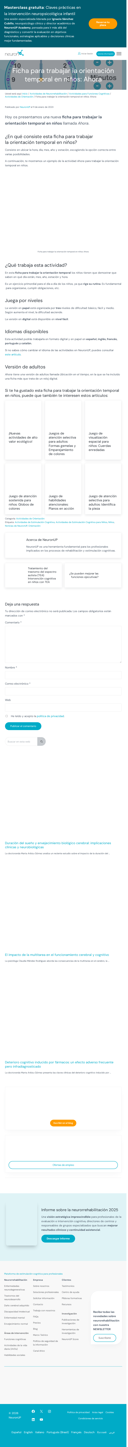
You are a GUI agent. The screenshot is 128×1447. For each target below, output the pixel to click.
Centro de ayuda (70, 1292)
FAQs (35, 1316)
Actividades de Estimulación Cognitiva (35, 522)
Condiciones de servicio (90, 1418)
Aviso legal (97, 1412)
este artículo (13, 354)
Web (8, 700)
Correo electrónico (17, 683)
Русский (101, 1432)
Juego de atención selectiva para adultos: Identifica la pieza (103, 502)
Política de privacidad (78, 1412)
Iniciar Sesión (87, 53)
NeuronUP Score (70, 1339)
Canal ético (39, 1350)
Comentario (13, 622)
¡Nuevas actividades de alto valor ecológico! (23, 437)
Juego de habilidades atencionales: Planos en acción (61, 502)
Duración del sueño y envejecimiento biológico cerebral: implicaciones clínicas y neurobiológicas (58, 845)
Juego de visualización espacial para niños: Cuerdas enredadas (100, 441)
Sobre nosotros (41, 1286)
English (28, 1432)
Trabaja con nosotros (44, 1310)
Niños (111, 522)
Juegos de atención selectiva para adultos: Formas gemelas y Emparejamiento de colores (62, 443)
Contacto (38, 1304)
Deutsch (89, 1432)
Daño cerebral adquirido (16, 1305)
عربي (112, 1432)
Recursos (66, 1304)
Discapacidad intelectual (17, 1311)
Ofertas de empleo (63, 1165)
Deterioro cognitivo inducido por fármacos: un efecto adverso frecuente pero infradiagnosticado (59, 1064)
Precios (37, 1322)
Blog (35, 1328)
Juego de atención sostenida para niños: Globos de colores (23, 502)
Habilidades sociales (14, 1355)
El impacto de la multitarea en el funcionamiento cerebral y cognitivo (57, 955)
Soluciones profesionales (46, 1292)
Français (76, 1432)
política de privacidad (50, 716)
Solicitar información (43, 1298)
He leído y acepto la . (37, 716)
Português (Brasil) (58, 1432)
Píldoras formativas (72, 1298)
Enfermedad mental (14, 1317)
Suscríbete (104, 1338)
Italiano (39, 1432)
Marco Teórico (40, 1335)
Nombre (11, 667)
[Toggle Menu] (118, 53)
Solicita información (105, 54)
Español (16, 1432)
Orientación (34, 525)
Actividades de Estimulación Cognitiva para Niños (81, 522)
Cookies (110, 1412)
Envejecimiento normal (16, 1323)
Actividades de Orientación (30, 518)
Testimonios (68, 1286)
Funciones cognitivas (15, 1339)
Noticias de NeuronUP (16, 525)
